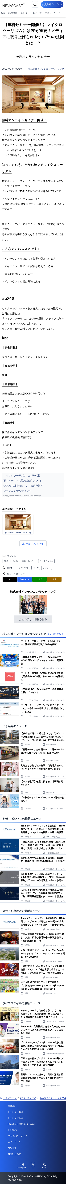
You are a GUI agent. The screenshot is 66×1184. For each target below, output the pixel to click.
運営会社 (12, 1106)
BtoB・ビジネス (11, 561)
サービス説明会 (15, 1118)
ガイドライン (14, 1142)
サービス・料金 (15, 1112)
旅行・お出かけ (29, 561)
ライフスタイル (46, 561)
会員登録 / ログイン (52, 4)
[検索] (35, 4)
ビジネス (46, 567)
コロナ (36, 567)
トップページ (10, 1097)
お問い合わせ (14, 1153)
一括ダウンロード (35, 543)
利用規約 (12, 1130)
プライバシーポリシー (19, 1136)
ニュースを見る (54, 634)
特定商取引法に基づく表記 (21, 1124)
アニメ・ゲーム (53, 13)
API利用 (12, 1148)
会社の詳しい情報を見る (33, 619)
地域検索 (12, 13)
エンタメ (25, 13)
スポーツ (37, 13)
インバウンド (23, 567)
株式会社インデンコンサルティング (46, 68)
